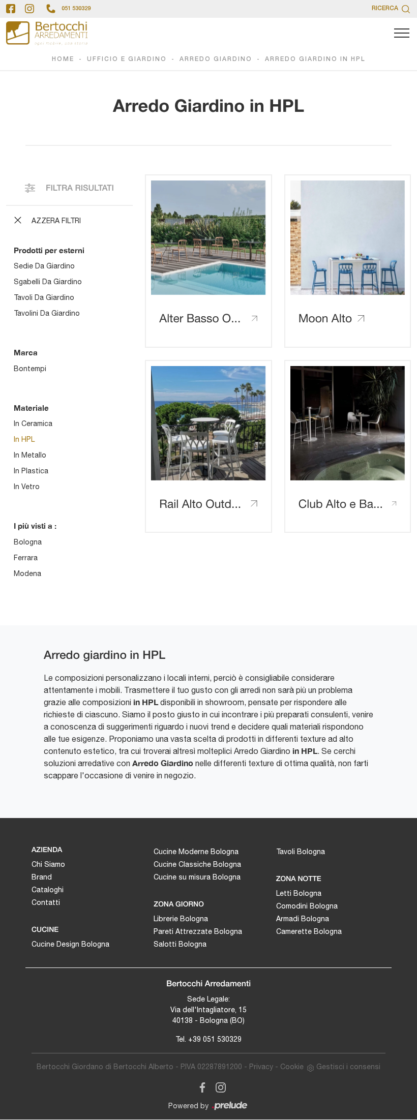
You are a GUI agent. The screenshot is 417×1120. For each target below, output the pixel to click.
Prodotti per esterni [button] (49, 250)
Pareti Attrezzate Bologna (198, 931)
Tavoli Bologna (300, 851)
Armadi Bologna (302, 919)
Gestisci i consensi (348, 1067)
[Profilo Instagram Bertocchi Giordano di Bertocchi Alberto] (29, 8)
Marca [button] (26, 352)
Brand (42, 877)
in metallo (30, 455)
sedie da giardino (44, 266)
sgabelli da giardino (48, 282)
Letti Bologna (298, 893)
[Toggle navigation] (401, 33)
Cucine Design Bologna (70, 944)
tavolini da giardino (47, 313)
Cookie (292, 1067)
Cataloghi (48, 890)
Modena (27, 573)
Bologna (28, 542)
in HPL (24, 439)
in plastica (31, 471)
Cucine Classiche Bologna (197, 864)
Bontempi (30, 369)
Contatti (46, 902)
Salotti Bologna (180, 944)
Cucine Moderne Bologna (196, 851)
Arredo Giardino (216, 59)
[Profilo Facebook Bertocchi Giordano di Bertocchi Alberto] (10, 8)
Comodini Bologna (307, 906)
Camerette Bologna (309, 931)
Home (63, 59)
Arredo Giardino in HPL (315, 59)
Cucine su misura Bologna (197, 877)
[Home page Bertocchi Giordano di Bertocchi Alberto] (46, 33)
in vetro (27, 486)
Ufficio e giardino (127, 59)
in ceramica (33, 423)
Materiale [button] (31, 407)
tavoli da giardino (44, 297)
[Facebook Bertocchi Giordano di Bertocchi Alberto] (200, 1085)
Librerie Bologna (181, 919)
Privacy (261, 1067)
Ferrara (26, 558)
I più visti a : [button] (35, 525)
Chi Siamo (48, 864)
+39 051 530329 (215, 1039)
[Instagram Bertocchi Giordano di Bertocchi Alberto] (218, 1085)
